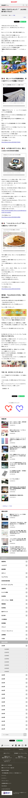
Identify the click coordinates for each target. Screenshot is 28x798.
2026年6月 (6, 655)
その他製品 (4, 619)
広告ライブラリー (7, 753)
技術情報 (3, 623)
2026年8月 (6, 649)
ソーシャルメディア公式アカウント (7, 761)
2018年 (3, 702)
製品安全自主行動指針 (5, 770)
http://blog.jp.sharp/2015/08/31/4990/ (10, 217)
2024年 (3, 679)
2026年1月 (6, 671)
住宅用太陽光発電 (5, 581)
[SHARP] (14, 1)
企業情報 (3, 634)
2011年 (3, 729)
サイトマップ (3, 775)
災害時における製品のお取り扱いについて (7, 757)
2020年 (3, 694)
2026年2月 (6, 668)
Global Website (4, 785)
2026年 (3, 645)
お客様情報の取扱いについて (6, 783)
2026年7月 (6, 652)
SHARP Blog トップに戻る (7, 506)
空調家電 (3, 588)
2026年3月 (6, 665)
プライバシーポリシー (5, 780)
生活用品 (3, 607)
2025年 (3, 675)
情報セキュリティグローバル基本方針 (7, 767)
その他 (24, 17)
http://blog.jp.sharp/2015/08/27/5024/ (10, 142)
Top (26, 796)
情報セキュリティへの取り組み (6, 765)
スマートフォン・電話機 (7, 600)
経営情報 (3, 569)
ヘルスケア (4, 565)
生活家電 (3, 596)
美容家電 (3, 561)
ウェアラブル (4, 577)
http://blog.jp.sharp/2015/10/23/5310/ (10, 289)
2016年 (3, 709)
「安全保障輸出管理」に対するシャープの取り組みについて (11, 772)
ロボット (3, 573)
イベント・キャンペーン (7, 631)
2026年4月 (6, 662)
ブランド (3, 627)
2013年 (3, 721)
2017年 (3, 706)
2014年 (3, 717)
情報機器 (3, 604)
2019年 (3, 698)
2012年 (3, 725)
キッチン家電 (4, 592)
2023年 (3, 682)
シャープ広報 (13, 15)
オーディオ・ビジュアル (7, 584)
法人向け (3, 615)
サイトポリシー (4, 778)
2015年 (3, 713)
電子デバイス (4, 611)
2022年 (3, 686)
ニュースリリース (7, 749)
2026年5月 (6, 658)
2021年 (3, 690)
